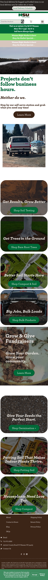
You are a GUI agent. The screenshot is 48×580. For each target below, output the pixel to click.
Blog (8, 527)
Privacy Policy (36, 527)
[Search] (22, 21)
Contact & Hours (12, 522)
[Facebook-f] (21, 554)
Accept (34, 574)
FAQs (8, 531)
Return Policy (35, 522)
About (8, 517)
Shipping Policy (36, 517)
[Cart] (31, 21)
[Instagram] (24, 554)
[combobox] (11, 21)
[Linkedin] (26, 554)
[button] (42, 21)
